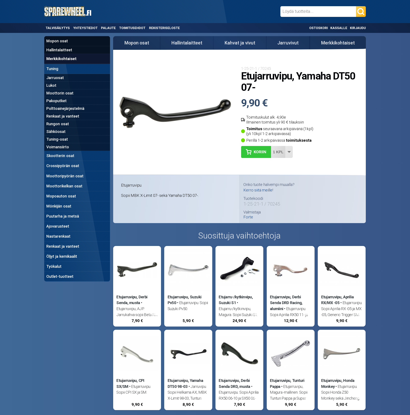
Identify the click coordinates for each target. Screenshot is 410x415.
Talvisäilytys (58, 28)
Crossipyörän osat (62, 165)
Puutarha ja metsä (62, 216)
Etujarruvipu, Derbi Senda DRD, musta (234, 383)
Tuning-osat (57, 139)
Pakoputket (56, 101)
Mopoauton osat (61, 196)
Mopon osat (57, 41)
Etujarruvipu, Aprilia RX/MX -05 (337, 300)
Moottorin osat (59, 93)
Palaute (108, 28)
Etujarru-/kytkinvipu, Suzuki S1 (236, 300)
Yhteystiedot (85, 28)
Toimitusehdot (132, 28)
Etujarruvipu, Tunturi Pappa (287, 383)
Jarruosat (55, 77)
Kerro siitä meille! (258, 190)
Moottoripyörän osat (64, 176)
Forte (248, 217)
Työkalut (54, 266)
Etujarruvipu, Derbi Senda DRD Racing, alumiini (286, 303)
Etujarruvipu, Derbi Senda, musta (131, 300)
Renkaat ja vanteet (62, 116)
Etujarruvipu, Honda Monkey (337, 383)
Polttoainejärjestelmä (65, 108)
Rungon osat (57, 124)
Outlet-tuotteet (59, 276)
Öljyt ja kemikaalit (61, 256)
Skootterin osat (60, 155)
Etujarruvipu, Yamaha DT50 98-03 (185, 383)
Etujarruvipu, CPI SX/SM (130, 383)
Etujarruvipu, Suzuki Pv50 (184, 300)
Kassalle (338, 28)
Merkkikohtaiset (61, 58)
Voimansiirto (57, 147)
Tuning (52, 68)
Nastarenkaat (58, 236)
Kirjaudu (358, 28)
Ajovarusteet (57, 226)
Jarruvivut (288, 43)
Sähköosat (56, 131)
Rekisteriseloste (164, 28)
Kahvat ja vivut (239, 43)
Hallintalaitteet (59, 50)
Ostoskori (318, 28)
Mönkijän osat (58, 206)
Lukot (51, 85)
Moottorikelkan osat (64, 186)
